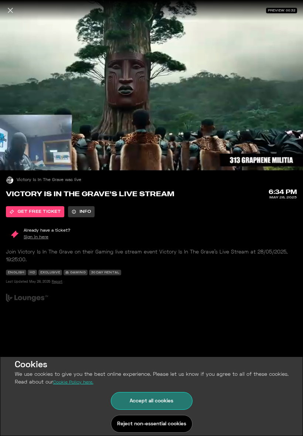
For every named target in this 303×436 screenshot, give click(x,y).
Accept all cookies (151, 401)
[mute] (13, 157)
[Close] (10, 10)
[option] (35, 211)
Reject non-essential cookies (151, 424)
